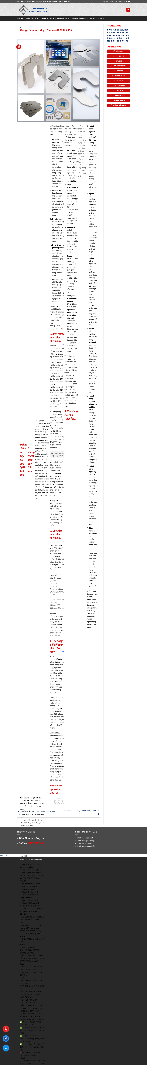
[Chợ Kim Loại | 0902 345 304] (35, 10)
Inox (21, 27)
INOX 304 (124, 32)
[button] (128, 10)
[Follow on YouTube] (129, 1)
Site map (100, 18)
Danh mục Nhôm (63, 18)
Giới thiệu (114, 1)
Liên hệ (92, 18)
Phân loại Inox (32, 18)
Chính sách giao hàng (85, 841)
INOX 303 (115, 32)
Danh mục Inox (48, 18)
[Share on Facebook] (54, 802)
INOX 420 (115, 41)
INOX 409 (119, 38)
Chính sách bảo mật (85, 838)
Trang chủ (105, 1)
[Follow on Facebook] (124, 1)
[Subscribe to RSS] (127, 1)
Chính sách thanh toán (86, 846)
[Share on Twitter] (58, 802)
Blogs (121, 1)
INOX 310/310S (122, 35)
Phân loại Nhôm (78, 18)
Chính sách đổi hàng (85, 843)
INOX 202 (119, 30)
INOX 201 (110, 30)
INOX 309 (111, 35)
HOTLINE (3, 855)
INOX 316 (111, 38)
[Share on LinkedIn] (62, 802)
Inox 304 (20, 18)
